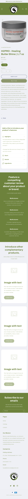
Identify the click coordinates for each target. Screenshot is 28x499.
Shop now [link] (9, 297)
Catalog (5, 424)
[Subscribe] (23, 411)
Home (4, 420)
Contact (5, 427)
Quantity (3, 68)
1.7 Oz (4, 64)
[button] (2, 9)
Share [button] (4, 118)
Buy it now (14, 80)
